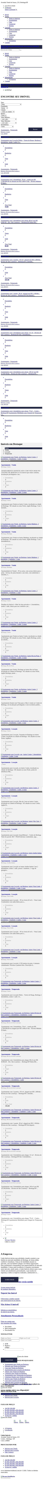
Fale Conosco (9, 1452)
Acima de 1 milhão (11, 1415)
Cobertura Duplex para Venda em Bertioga (18, 1377)
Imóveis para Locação (25, 46)
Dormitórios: (5, 125)
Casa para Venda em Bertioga (14, 1368)
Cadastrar (9, 1360)
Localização (8, 1430)
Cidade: (3, 110)
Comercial (12, 24)
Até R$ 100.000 (10, 1408)
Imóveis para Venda (11, 46)
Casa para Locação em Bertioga (15, 1380)
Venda (7, 16)
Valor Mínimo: (5, 117)
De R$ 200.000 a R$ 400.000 (14, 1412)
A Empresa (12, 41)
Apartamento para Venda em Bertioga (17, 1364)
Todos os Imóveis (14, 18)
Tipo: (2, 102)
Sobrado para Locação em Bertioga (16, 1382)
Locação (7, 27)
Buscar (35, 129)
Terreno (11, 26)
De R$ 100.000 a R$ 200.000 (14, 1410)
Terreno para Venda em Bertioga (15, 1379)
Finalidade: (4, 106)
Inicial (7, 14)
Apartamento (13, 20)
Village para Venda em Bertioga (15, 1371)
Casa (10, 22)
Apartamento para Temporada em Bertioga (18, 1375)
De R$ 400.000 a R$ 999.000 (14, 1414)
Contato (7, 42)
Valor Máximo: (5, 121)
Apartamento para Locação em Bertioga (17, 1370)
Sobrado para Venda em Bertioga (15, 1366)
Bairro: (3, 113)
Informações (9, 38)
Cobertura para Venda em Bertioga (16, 1373)
